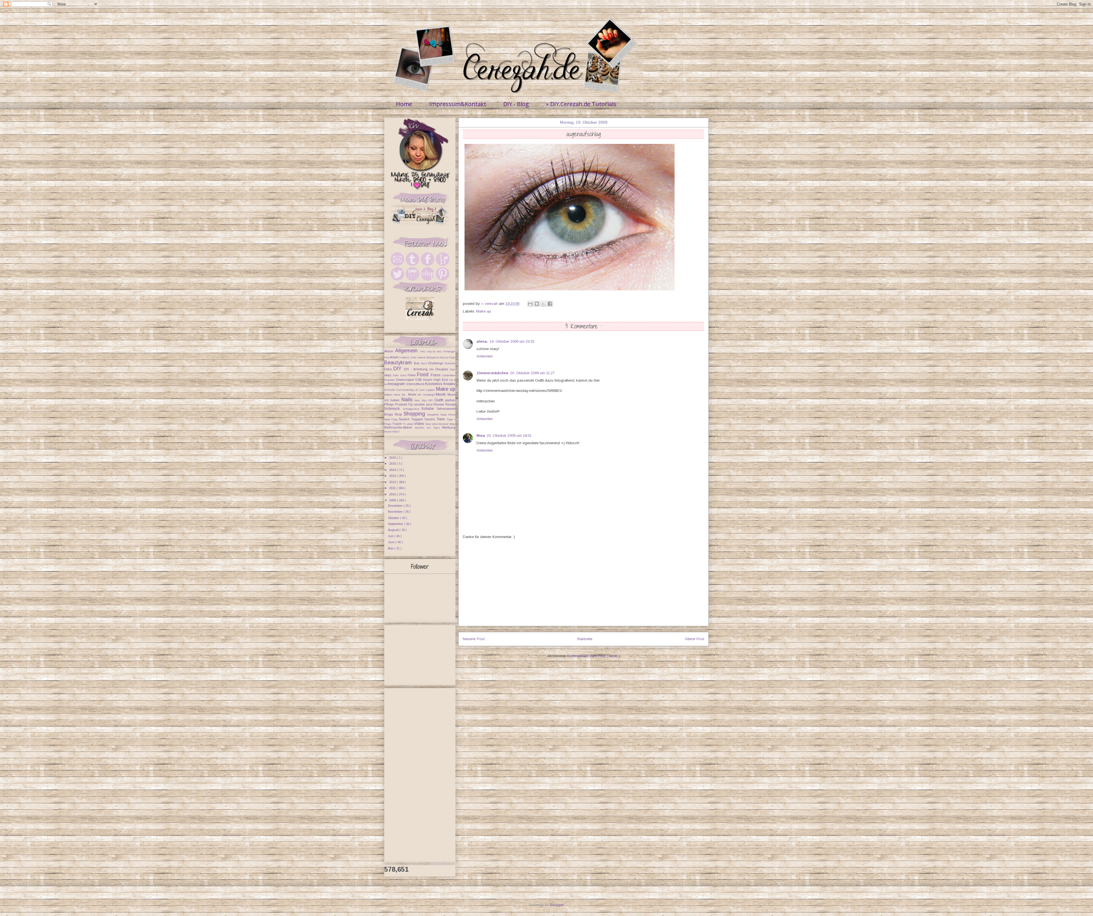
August (393, 530)
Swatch (405, 419)
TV (405, 424)
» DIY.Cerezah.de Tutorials (581, 104)
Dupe (452, 369)
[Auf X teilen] (543, 304)
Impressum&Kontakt (457, 104)
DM (432, 369)
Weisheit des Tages (428, 427)
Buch (424, 363)
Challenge (436, 363)
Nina (480, 435)
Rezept (450, 404)
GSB (419, 379)
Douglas (442, 369)
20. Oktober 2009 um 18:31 (509, 435)
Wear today (431, 424)
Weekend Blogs (446, 424)
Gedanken (448, 375)
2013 (393, 475)
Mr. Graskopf (427, 394)
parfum (450, 400)
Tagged (417, 419)
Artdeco (404, 357)
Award (421, 357)
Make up (483, 311)
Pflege (389, 404)
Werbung (448, 427)
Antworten (484, 356)
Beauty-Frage (447, 357)
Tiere (441, 419)
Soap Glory (447, 414)
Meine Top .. (401, 394)
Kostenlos (434, 384)
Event (404, 375)
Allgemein (407, 350)
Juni (391, 542)
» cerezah (490, 303)
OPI (431, 400)
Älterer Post (694, 639)
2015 (393, 463)
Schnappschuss (412, 409)
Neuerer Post (473, 639)
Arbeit (394, 357)
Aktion (389, 351)
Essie (396, 375)
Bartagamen (433, 357)
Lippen (431, 389)
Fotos (436, 375)
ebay (388, 375)
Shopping (415, 414)
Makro (389, 394)
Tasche (430, 419)
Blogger (556, 905)
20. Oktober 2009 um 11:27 (532, 373)
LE (416, 389)
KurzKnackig (405, 389)
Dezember (395, 505)
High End (441, 379)
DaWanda (450, 363)
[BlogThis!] (537, 304)
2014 (393, 470)
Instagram (397, 384)
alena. (482, 341)
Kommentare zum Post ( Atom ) (593, 656)
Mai (391, 548)
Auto (413, 357)
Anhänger (449, 351)
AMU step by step (431, 351)
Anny (387, 357)
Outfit (439, 400)
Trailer (397, 423)
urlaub (410, 424)
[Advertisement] (583, 586)
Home (404, 104)
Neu (417, 400)
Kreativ (449, 384)
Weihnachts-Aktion (399, 427)
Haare (428, 379)
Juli (391, 536)
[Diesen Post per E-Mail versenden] (530, 304)
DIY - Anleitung (416, 369)
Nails (407, 399)
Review (439, 404)
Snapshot (433, 414)
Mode (413, 394)
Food (423, 374)
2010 (393, 494)
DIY (398, 368)
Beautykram (399, 362)
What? (396, 431)
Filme (412, 375)
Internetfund (415, 384)
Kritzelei (390, 389)
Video (420, 423)
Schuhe (429, 408)
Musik (441, 394)
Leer (422, 389)
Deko (388, 369)
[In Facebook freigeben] (550, 304)
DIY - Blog (516, 104)
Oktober (394, 518)
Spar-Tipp (391, 419)
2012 (393, 482)
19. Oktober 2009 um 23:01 (512, 341)
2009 (393, 500)
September (396, 524)
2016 (393, 457)
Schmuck (393, 408)
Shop (399, 414)
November (395, 511)
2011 (392, 488)
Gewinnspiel (405, 379)
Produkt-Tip (404, 404)
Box (417, 363)
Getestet (390, 379)
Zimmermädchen (492, 373)
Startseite (584, 639)
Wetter (388, 431)
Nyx (425, 400)
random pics (423, 404)
